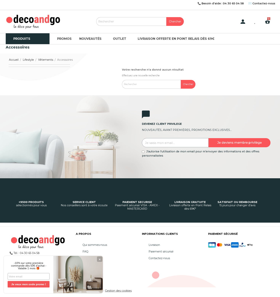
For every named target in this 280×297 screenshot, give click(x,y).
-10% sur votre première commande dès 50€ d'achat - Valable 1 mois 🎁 (28, 266)
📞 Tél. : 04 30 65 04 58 (25, 253)
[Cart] (269, 18)
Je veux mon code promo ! (28, 284)
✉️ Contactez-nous (261, 3)
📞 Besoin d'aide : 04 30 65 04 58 (221, 3)
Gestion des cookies (118, 290)
